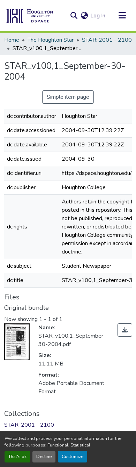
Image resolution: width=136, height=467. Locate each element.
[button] (30, 15)
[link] (125, 330)
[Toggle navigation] (122, 15)
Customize (72, 456)
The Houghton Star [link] (51, 40)
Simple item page (68, 97)
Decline (44, 456)
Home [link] (11, 40)
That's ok (17, 456)
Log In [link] (97, 15)
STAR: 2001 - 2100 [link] (107, 40)
